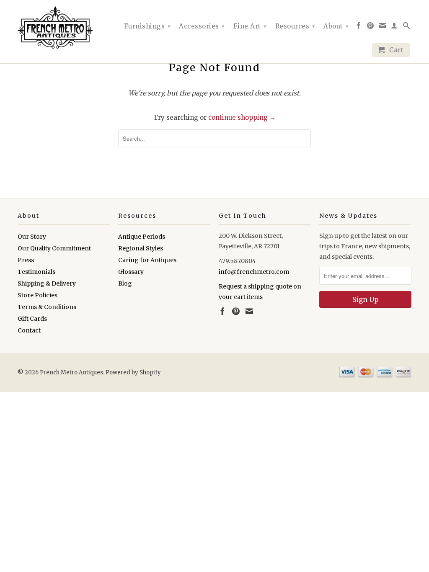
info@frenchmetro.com (254, 272)
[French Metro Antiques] (64, 27)
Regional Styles (140, 248)
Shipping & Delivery (47, 283)
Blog (125, 283)
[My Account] (394, 27)
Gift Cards (32, 318)
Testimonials (36, 272)
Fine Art (250, 26)
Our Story (32, 236)
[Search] (406, 27)
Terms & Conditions (47, 307)
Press (26, 260)
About (336, 26)
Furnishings (147, 26)
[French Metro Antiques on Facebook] (358, 27)
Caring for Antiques (147, 260)
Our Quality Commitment (54, 248)
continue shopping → (242, 117)
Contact (29, 330)
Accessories (202, 26)
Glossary (131, 272)
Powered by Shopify (133, 372)
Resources (295, 26)
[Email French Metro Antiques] (382, 27)
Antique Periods (141, 236)
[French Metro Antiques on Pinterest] (370, 27)
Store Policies (37, 295)
